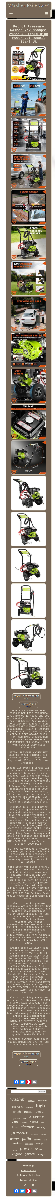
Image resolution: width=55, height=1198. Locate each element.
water (14, 1138)
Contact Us (28, 1170)
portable (42, 1100)
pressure (19, 1132)
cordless (29, 1144)
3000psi (24, 1122)
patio (26, 1138)
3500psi (40, 1143)
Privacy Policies (28, 1175)
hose (15, 1127)
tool (24, 1118)
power (26, 1148)
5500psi (31, 1101)
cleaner (27, 1126)
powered (29, 1107)
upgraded (17, 1106)
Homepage (28, 1166)
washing (41, 1127)
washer (17, 1099)
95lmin (39, 1149)
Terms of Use (28, 1180)
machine (34, 1134)
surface (17, 1143)
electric (36, 1116)
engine (17, 1154)
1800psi (37, 1139)
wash (17, 1111)
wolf (45, 1140)
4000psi (41, 1154)
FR (32, 1185)
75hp (15, 1121)
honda (34, 1122)
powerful (16, 1119)
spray (43, 1122)
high (40, 1105)
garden (30, 1154)
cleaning (43, 1134)
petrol (39, 1111)
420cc (15, 1150)
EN (24, 1185)
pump (28, 1111)
